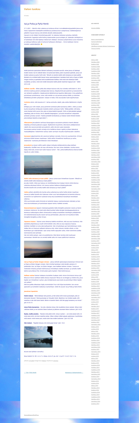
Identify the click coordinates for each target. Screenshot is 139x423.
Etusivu (26, 15)
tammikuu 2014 (95, 401)
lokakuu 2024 (95, 109)
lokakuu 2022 (95, 164)
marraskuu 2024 (95, 107)
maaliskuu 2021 (95, 207)
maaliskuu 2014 (95, 397)
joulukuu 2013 (95, 404)
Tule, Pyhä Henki (30, 372)
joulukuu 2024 (95, 105)
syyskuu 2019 (95, 247)
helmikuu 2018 (95, 290)
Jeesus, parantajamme (97, 39)
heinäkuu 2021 (95, 198)
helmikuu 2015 (95, 372)
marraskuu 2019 (95, 243)
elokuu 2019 (94, 250)
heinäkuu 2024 (95, 116)
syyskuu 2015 (95, 356)
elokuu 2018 (94, 277)
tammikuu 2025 (95, 103)
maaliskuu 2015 (95, 370)
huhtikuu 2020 (95, 232)
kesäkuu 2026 (95, 64)
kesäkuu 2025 (95, 91)
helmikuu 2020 (95, 236)
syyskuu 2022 (95, 166)
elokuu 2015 (94, 358)
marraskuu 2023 (95, 134)
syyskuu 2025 (95, 85)
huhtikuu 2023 (95, 150)
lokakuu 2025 (95, 82)
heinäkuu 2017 (95, 306)
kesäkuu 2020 (95, 227)
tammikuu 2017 (95, 320)
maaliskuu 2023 (95, 152)
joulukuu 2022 (95, 159)
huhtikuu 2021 (95, 204)
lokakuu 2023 (95, 137)
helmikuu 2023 (95, 155)
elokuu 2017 (94, 304)
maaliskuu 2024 (95, 125)
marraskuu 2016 (95, 324)
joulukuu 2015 (95, 349)
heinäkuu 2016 (95, 333)
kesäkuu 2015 (95, 363)
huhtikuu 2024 (95, 123)
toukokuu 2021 (95, 202)
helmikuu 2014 (95, 399)
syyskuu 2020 (95, 220)
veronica (55, 361)
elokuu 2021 (94, 195)
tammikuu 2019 (95, 266)
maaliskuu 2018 (95, 288)
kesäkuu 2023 (95, 146)
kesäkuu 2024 (95, 118)
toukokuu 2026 (95, 66)
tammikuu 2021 (95, 211)
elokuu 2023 (94, 141)
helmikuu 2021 (95, 209)
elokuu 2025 (94, 87)
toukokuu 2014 (95, 392)
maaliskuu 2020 (95, 234)
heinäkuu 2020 (95, 225)
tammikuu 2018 (95, 293)
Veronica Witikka (95, 28)
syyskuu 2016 (95, 329)
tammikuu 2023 (95, 157)
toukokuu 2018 (95, 284)
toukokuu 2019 (95, 256)
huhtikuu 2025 (95, 96)
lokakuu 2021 (95, 191)
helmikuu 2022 (95, 182)
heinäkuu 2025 (95, 89)
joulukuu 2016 (95, 322)
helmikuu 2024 (95, 127)
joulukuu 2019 (95, 241)
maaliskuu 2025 (95, 98)
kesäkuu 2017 (95, 308)
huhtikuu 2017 (95, 313)
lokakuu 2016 (95, 327)
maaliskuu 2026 (95, 71)
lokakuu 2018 (95, 272)
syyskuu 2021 (95, 193)
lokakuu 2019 (95, 245)
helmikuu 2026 (95, 73)
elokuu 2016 (94, 331)
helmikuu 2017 (95, 318)
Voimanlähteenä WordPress (31, 415)
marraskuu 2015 (95, 351)
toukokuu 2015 (95, 365)
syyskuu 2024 (95, 112)
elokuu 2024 (94, 114)
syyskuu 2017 (95, 302)
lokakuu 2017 (95, 299)
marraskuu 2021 (95, 189)
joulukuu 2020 (95, 213)
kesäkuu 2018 (95, 281)
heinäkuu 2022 (95, 170)
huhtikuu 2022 (95, 177)
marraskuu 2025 (95, 80)
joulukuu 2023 (95, 132)
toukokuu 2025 (95, 94)
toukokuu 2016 (95, 338)
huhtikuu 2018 (95, 286)
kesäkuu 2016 (95, 336)
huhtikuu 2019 (95, 259)
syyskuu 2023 (95, 139)
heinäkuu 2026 (95, 62)
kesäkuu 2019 (95, 254)
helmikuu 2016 (95, 345)
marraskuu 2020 (95, 216)
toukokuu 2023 (95, 148)
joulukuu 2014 (95, 376)
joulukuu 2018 (95, 268)
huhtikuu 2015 (95, 367)
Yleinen (44, 361)
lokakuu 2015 (95, 354)
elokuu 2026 (94, 60)
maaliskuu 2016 (95, 342)
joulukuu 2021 (95, 186)
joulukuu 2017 (95, 295)
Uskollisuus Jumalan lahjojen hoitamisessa (103, 46)
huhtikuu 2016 (95, 340)
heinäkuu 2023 (95, 143)
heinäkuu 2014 (95, 388)
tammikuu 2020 (95, 238)
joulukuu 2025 (95, 78)
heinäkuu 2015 (95, 361)
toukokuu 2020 (95, 229)
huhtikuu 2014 (95, 394)
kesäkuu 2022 (95, 173)
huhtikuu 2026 (95, 69)
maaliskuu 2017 (95, 315)
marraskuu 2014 (95, 379)
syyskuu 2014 (95, 383)
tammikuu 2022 (95, 184)
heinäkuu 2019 (95, 252)
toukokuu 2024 (95, 121)
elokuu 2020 (94, 223)
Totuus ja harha (95, 48)
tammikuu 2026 (95, 75)
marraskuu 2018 (95, 270)
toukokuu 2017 (95, 311)
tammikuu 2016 (95, 347)
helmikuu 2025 (95, 100)
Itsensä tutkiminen (96, 42)
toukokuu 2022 (95, 175)
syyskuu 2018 (95, 275)
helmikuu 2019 (95, 263)
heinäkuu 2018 (95, 279)
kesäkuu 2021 (95, 200)
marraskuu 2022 (95, 161)
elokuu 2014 (94, 385)
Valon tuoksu (32, 9)
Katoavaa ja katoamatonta (74, 372)
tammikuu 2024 (95, 130)
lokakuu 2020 (95, 218)
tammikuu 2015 (95, 374)
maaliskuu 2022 (95, 180)
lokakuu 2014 (95, 381)
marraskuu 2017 (95, 297)
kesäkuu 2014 (95, 390)
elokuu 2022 (94, 168)
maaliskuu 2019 (95, 261)
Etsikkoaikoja (95, 44)
